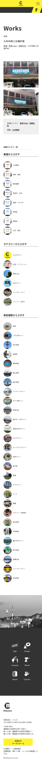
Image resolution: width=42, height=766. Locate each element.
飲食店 (15, 212)
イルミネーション (19, 292)
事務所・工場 (17, 193)
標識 (14, 475)
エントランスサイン (19, 447)
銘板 (14, 326)
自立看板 (16, 345)
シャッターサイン (19, 569)
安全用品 (16, 578)
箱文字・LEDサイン (19, 419)
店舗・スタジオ (18, 202)
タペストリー (17, 485)
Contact (27, 679)
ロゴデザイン (17, 255)
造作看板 (16, 522)
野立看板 (16, 550)
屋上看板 (16, 373)
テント (15, 494)
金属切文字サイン (19, 429)
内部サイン (16, 457)
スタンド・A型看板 (19, 513)
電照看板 (16, 363)
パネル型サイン (18, 335)
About (15, 679)
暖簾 (14, 503)
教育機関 (16, 184)
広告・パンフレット (20, 264)
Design (27, 651)
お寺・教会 (16, 230)
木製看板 (16, 531)
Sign (15, 651)
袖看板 (15, 354)
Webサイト (17, 283)
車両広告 (16, 410)
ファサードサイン (19, 391)
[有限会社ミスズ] (21, 4)
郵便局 (15, 221)
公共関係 (15, 130)
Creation (14, 665)
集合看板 (16, 382)
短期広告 (16, 559)
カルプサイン (17, 438)
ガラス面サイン (18, 401)
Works (27, 665)
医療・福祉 (16, 174)
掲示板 (15, 466)
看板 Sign (24, 123)
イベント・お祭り (19, 301)
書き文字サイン (18, 541)
